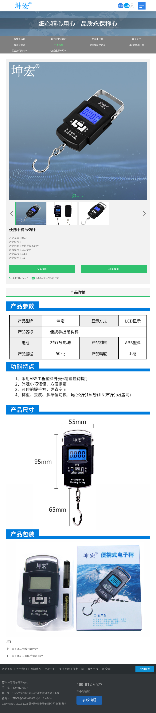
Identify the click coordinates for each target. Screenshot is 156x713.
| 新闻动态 (34, 669)
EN (132, 5)
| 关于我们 (20, 669)
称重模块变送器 (98, 45)
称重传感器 (19, 45)
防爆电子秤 (97, 39)
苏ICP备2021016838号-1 (26, 698)
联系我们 (113, 269)
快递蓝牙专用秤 (59, 50)
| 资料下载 (77, 669)
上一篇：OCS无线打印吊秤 (22, 649)
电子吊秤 (58, 45)
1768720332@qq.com (47, 278)
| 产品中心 (48, 669)
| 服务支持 (91, 669)
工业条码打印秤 (20, 50)
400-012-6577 (20, 278)
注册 (126, 5)
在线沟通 (89, 700)
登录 (120, 5)
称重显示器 (19, 39)
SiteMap (47, 698)
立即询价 (42, 269)
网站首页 (7, 669)
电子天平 (136, 39)
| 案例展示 (62, 669)
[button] (73, 196)
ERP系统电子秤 (136, 45)
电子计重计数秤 (59, 39)
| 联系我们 (105, 669)
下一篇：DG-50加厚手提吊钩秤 (24, 656)
